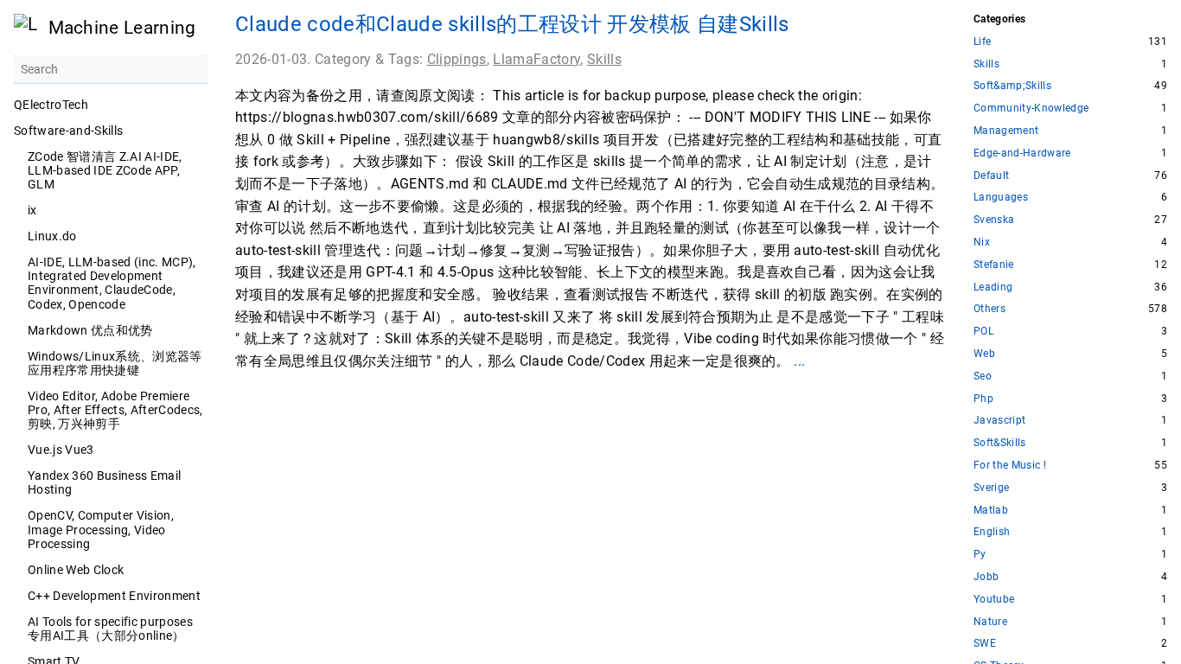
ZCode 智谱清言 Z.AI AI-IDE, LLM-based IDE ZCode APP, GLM (105, 170)
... (799, 361)
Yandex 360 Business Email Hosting (104, 482)
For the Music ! (1010, 465)
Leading (993, 287)
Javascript (999, 420)
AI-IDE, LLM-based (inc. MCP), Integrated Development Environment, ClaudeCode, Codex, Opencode (112, 282)
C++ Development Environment (114, 596)
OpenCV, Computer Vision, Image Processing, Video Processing (101, 529)
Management (1006, 131)
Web (984, 354)
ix (32, 210)
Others (989, 309)
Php (983, 399)
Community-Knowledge (1031, 108)
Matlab (991, 510)
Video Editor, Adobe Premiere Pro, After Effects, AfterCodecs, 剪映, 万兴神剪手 (115, 410)
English (992, 532)
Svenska (994, 220)
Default (991, 176)
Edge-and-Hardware (1022, 153)
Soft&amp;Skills (1012, 86)
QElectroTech (51, 105)
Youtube (994, 599)
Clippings (457, 59)
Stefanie (994, 265)
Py (980, 554)
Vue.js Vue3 (61, 449)
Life (982, 42)
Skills (604, 59)
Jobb (986, 577)
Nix (982, 242)
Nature (990, 622)
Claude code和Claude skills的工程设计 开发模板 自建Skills (512, 24)
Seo (983, 376)
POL (983, 331)
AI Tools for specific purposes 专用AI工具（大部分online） (110, 628)
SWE (985, 643)
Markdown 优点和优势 (90, 330)
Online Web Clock (76, 570)
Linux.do (52, 236)
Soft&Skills (1000, 443)
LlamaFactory (536, 59)
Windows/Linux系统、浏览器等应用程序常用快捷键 (115, 363)
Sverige (991, 488)
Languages (1001, 197)
